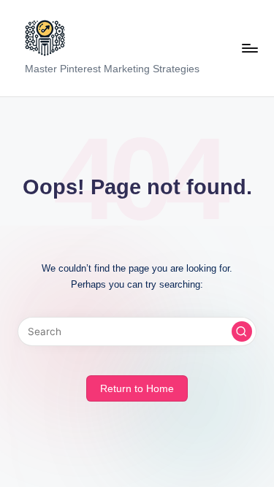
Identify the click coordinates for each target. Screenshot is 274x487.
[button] (242, 331)
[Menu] (249, 48)
